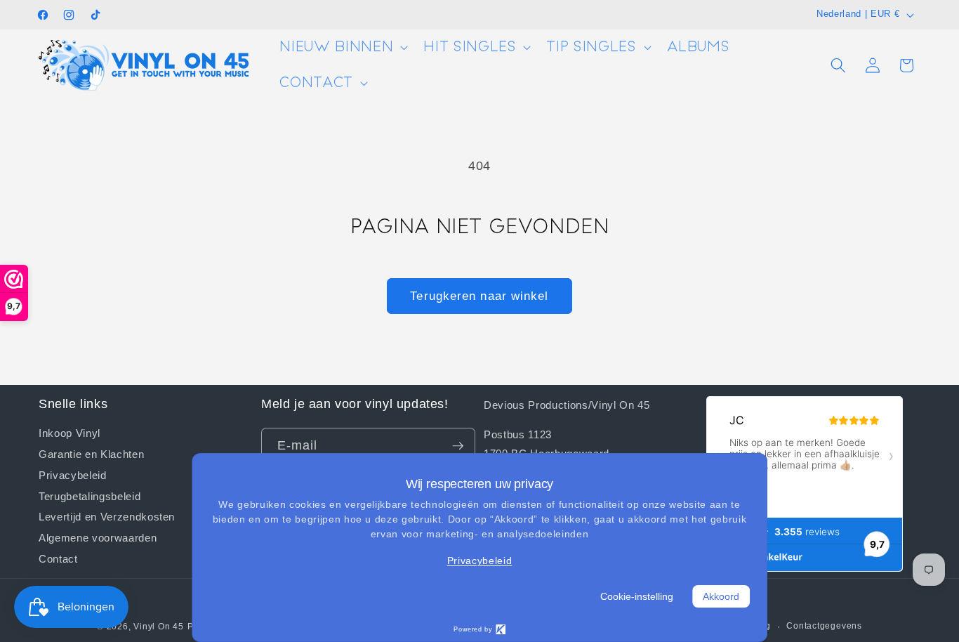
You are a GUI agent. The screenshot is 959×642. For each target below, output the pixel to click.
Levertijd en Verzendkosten (107, 516)
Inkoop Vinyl (69, 433)
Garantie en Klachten (91, 453)
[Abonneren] (458, 446)
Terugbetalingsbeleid (89, 496)
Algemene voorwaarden (98, 537)
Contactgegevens (824, 626)
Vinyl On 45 (158, 626)
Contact (58, 558)
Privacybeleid (73, 474)
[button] (342, 47)
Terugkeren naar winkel (479, 295)
